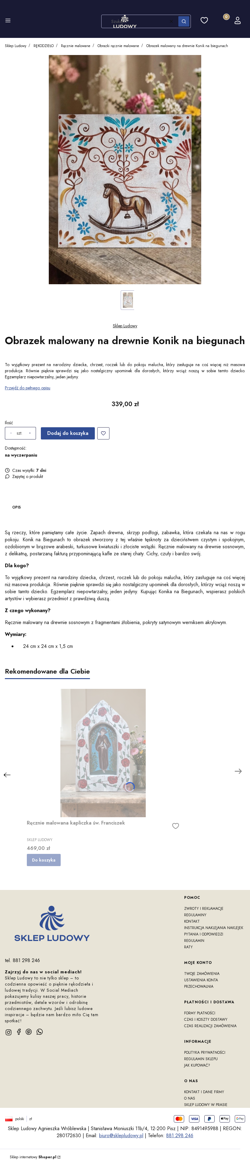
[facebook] (19, 1032)
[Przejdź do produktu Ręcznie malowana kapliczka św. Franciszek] (103, 753)
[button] (8, 21)
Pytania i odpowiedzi (203, 934)
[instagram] (8, 1032)
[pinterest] (29, 1032)
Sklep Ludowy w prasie (205, 1105)
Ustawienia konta (201, 980)
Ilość (9, 423)
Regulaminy (195, 915)
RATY (188, 947)
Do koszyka (43, 860)
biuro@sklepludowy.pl (121, 1135)
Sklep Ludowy (15, 46)
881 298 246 (179, 1135)
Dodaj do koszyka (67, 433)
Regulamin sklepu (201, 1059)
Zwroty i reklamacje (203, 908)
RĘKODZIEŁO (44, 46)
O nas (189, 1098)
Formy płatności (199, 1013)
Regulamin (194, 940)
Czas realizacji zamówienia (210, 1026)
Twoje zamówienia (202, 973)
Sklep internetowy (33, 1157)
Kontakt (192, 921)
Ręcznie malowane (75, 46)
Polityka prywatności (204, 1052)
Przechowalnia (198, 986)
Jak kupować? (197, 1065)
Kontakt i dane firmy (204, 1092)
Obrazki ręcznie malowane (118, 46)
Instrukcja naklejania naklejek (213, 928)
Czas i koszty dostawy (205, 1019)
